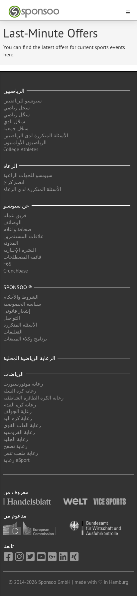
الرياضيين (13, 91)
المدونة (10, 243)
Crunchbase (15, 271)
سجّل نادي (14, 121)
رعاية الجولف (17, 411)
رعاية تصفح (15, 446)
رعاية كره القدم (19, 404)
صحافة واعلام (17, 229)
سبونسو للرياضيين (22, 100)
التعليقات (13, 332)
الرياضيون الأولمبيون (25, 142)
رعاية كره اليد (17, 418)
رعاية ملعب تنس (20, 453)
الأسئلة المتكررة (20, 325)
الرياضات (13, 374)
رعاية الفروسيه (19, 432)
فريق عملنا (14, 215)
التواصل (11, 318)
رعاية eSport (16, 460)
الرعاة (10, 165)
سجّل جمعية (16, 128)
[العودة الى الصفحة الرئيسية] (64, 11)
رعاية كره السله (19, 391)
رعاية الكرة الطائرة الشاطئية (33, 398)
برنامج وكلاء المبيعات (25, 339)
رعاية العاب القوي (22, 425)
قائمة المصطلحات (22, 257)
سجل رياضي (16, 107)
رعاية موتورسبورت (23, 384)
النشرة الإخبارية (19, 250)
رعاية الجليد (15, 439)
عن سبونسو (16, 205)
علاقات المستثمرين (23, 236)
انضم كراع (13, 182)
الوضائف (12, 222)
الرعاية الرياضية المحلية (29, 358)
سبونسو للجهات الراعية (28, 175)
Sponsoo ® (17, 287)
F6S (7, 264)
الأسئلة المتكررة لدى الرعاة (32, 189)
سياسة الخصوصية (22, 304)
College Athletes (20, 149)
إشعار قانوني (16, 311)
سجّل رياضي (16, 114)
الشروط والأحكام (21, 297)
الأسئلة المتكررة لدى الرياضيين (35, 135)
